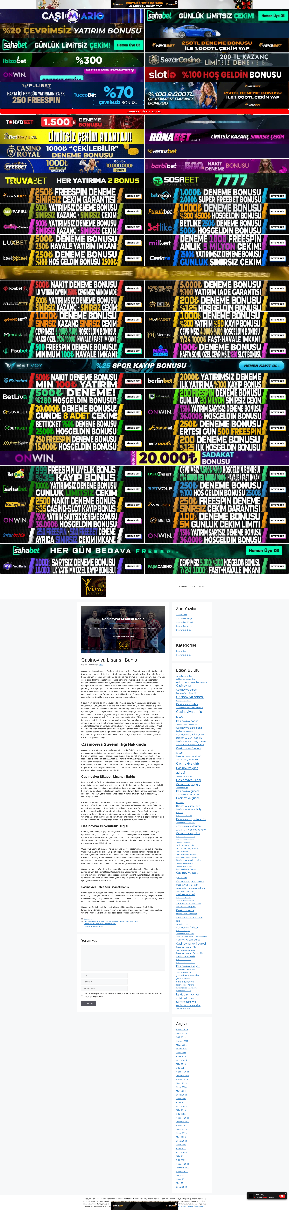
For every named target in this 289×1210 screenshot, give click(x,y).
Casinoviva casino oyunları (190, 744)
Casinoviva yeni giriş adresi (185, 950)
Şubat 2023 (181, 1141)
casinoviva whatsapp (185, 936)
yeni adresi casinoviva (188, 1005)
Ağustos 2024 (182, 1072)
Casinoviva (183, 586)
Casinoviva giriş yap (188, 784)
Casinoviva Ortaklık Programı (186, 869)
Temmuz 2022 (182, 1168)
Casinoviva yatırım (201, 936)
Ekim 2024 (181, 1064)
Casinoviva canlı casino (186, 731)
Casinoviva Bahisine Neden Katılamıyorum (100, 924)
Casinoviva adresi (190, 697)
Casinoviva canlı (192, 724)
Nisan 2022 (181, 1179)
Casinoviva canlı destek (190, 734)
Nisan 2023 (181, 1133)
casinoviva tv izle (182, 924)
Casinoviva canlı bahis (189, 727)
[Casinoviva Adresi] (93, 586)
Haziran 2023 (182, 1125)
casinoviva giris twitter (187, 759)
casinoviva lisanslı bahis (115, 921)
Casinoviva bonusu (181, 724)
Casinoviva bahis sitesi (189, 714)
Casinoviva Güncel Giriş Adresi (188, 811)
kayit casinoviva (187, 994)
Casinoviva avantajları (183, 701)
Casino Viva (181, 614)
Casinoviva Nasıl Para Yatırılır (184, 863)
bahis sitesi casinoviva (185, 679)
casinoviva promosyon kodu (190, 888)
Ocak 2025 (181, 1052)
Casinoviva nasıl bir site (188, 860)
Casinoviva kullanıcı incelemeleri (185, 837)
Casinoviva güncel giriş (188, 806)
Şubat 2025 (181, 1049)
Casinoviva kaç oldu (188, 833)
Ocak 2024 (181, 1099)
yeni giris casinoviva (183, 1008)
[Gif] (144, 273)
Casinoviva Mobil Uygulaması (186, 854)
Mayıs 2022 (181, 1175)
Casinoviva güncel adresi (188, 800)
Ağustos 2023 (182, 1118)
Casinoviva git (182, 788)
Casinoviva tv (185, 910)
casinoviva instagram (189, 826)
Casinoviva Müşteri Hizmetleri (186, 857)
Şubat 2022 (181, 1187)
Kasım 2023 (181, 1106)
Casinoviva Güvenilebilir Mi (184, 816)
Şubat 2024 (181, 1095)
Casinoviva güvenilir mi (191, 819)
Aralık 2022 (181, 1148)
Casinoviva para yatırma (187, 875)
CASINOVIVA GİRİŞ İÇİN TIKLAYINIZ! (144, 111)
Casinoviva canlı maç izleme (191, 741)
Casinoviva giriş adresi (187, 770)
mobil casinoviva (185, 998)
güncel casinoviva (183, 991)
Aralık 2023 (181, 1102)
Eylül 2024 (181, 1068)
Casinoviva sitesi (131, 921)
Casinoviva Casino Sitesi (188, 750)
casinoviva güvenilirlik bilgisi (94, 921)
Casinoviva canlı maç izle (189, 738)
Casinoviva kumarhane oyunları (185, 840)
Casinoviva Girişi (188, 780)
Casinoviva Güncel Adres (187, 794)
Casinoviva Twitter (187, 927)
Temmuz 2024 (182, 1076)
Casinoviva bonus (187, 721)
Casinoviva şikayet (188, 966)
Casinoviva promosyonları (185, 891)
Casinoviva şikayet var (185, 969)
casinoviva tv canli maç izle (189, 919)
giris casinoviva (183, 978)
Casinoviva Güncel (184, 622)
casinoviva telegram (186, 906)
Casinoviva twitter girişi (183, 931)
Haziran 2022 (182, 1171)
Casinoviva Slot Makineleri (183, 898)
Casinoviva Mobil (182, 851)
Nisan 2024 (181, 1087)
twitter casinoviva (186, 1001)
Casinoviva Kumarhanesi (183, 842)
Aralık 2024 (181, 1056)
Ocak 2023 (181, 1145)
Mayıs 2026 (181, 1033)
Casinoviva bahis (187, 704)
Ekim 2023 (181, 1110)
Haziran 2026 (182, 1029)
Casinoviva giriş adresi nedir (184, 776)
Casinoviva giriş (188, 763)
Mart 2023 (181, 1137)
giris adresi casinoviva (187, 975)
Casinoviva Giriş (198, 586)
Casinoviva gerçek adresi (188, 756)
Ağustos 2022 (182, 1164)
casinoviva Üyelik (185, 956)
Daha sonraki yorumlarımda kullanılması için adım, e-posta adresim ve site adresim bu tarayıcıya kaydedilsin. (123, 994)
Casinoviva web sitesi (185, 934)
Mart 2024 (181, 1091)
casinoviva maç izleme (187, 848)
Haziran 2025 (182, 1041)
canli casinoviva (182, 682)
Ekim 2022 (181, 1156)
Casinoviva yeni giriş (186, 947)
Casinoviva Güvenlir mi (185, 823)
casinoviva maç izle (185, 845)
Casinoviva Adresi (184, 626)
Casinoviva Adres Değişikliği (186, 693)
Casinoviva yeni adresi (191, 943)
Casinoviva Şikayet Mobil (93, 926)
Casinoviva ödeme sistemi (183, 960)
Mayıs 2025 (181, 1045)
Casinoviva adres (186, 689)
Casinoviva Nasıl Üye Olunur (184, 866)
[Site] (72, 195)
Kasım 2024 (181, 1060)
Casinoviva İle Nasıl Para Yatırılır (185, 963)
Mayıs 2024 (181, 1083)
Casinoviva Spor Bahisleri (188, 903)
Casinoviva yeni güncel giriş (189, 953)
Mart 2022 (181, 1183)
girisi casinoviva (185, 981)
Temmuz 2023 (182, 1122)
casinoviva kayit (181, 830)
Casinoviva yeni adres (188, 939)
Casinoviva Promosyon (187, 885)
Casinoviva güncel (187, 791)
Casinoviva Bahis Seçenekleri (189, 708)
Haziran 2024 (182, 1079)
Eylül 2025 (180, 1037)
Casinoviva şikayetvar (183, 972)
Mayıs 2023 (181, 1129)
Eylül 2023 (181, 1114)
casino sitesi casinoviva (199, 682)
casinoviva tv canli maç (186, 914)
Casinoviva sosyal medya (185, 900)
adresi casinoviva (184, 676)
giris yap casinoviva (185, 985)
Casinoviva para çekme (190, 881)
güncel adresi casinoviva (186, 988)
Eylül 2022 (180, 1160)
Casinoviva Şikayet (184, 618)
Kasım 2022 (181, 1152)
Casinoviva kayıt (197, 829)
